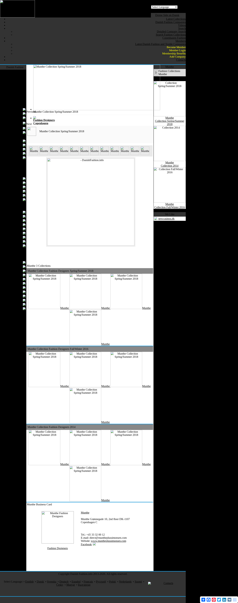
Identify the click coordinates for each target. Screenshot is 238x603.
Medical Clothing (14, 388)
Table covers (15, 228)
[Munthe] (34, 154)
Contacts (168, 583)
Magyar (70, 584)
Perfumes (18, 352)
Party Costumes (15, 384)
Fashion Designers (13, 71)
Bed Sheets (15, 220)
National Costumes (13, 333)
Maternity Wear (13, 128)
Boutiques (16, 117)
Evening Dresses (12, 113)
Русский (101, 581)
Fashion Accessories (12, 174)
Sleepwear (18, 249)
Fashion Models (15, 365)
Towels (18, 224)
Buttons (17, 270)
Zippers (17, 300)
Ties (19, 153)
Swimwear (18, 96)
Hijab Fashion (14, 132)
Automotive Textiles (12, 356)
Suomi (138, 581)
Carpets (19, 254)
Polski (112, 581)
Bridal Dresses (14, 109)
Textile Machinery (13, 325)
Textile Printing (15, 342)
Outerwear (18, 80)
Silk (21, 312)
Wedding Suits (14, 157)
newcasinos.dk (166, 218)
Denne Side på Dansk (167, 15)
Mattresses (16, 245)
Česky (59, 584)
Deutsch (63, 581)
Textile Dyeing (13, 291)
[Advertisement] (89, 118)
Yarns (18, 262)
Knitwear (18, 88)
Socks (20, 203)
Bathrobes (16, 233)
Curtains (17, 212)
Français (88, 581)
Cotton (18, 279)
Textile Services (15, 369)
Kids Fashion (16, 161)
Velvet (20, 316)
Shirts (18, 149)
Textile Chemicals (12, 283)
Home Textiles (15, 207)
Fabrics (18, 266)
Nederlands (125, 581)
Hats (19, 187)
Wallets (18, 191)
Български (84, 584)
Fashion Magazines (13, 337)
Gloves (18, 199)
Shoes (20, 170)
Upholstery (15, 241)
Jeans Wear (17, 84)
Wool (19, 304)
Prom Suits (16, 140)
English (29, 581)
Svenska (51, 581)
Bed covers (15, 216)
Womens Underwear (15, 123)
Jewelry (19, 360)
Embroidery (15, 296)
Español (76, 581)
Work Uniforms (15, 321)
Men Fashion (16, 136)
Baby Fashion (16, 166)
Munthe (85, 512)
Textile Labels (14, 275)
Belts (19, 182)
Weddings (18, 379)
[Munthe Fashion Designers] (57, 542)
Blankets (17, 237)
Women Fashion (15, 105)
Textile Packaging (12, 308)
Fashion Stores (15, 329)
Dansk (40, 581)
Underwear (15, 145)
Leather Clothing (14, 92)
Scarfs (18, 195)
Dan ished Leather (11, 287)
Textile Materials (14, 258)
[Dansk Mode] (17, 16)
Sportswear (17, 101)
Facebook (86, 544)
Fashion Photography (16, 347)
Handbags (16, 178)
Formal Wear (16, 75)
